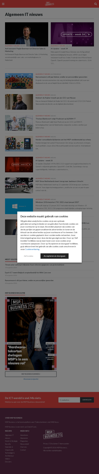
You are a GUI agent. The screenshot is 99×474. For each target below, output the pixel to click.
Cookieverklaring (32, 249)
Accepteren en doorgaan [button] (54, 256)
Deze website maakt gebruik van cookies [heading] (44, 216)
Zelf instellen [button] (28, 256)
